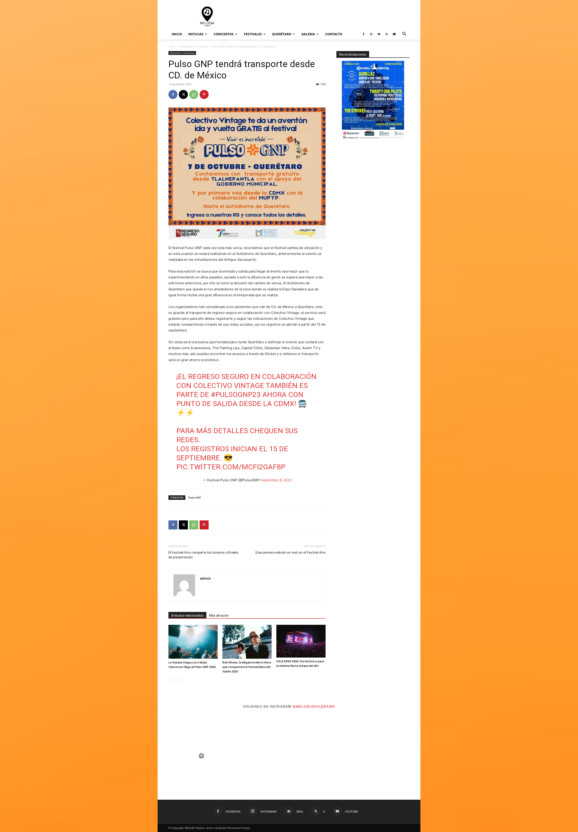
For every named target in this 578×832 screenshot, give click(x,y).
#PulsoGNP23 (236, 394)
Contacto (333, 34)
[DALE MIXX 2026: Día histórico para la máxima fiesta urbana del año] (301, 641)
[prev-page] (171, 680)
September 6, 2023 (276, 480)
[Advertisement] (327, 16)
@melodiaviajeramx (314, 706)
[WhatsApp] (193, 94)
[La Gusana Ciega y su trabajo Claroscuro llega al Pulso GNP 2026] (193, 642)
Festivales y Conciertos (193, 46)
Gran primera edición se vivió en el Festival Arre (290, 552)
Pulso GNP (194, 497)
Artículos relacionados (187, 615)
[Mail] (378, 34)
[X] (386, 34)
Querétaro (281, 34)
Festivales (253, 34)
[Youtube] (394, 34)
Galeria (308, 34)
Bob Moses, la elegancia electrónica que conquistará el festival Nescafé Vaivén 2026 (246, 667)
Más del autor (219, 615)
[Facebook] (363, 34)
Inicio (177, 34)
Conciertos (224, 34)
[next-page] (178, 680)
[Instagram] (371, 34)
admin (205, 578)
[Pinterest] (204, 94)
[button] (404, 34)
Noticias (195, 34)
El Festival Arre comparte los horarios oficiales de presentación (203, 554)
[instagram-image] (201, 756)
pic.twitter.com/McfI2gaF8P (230, 467)
